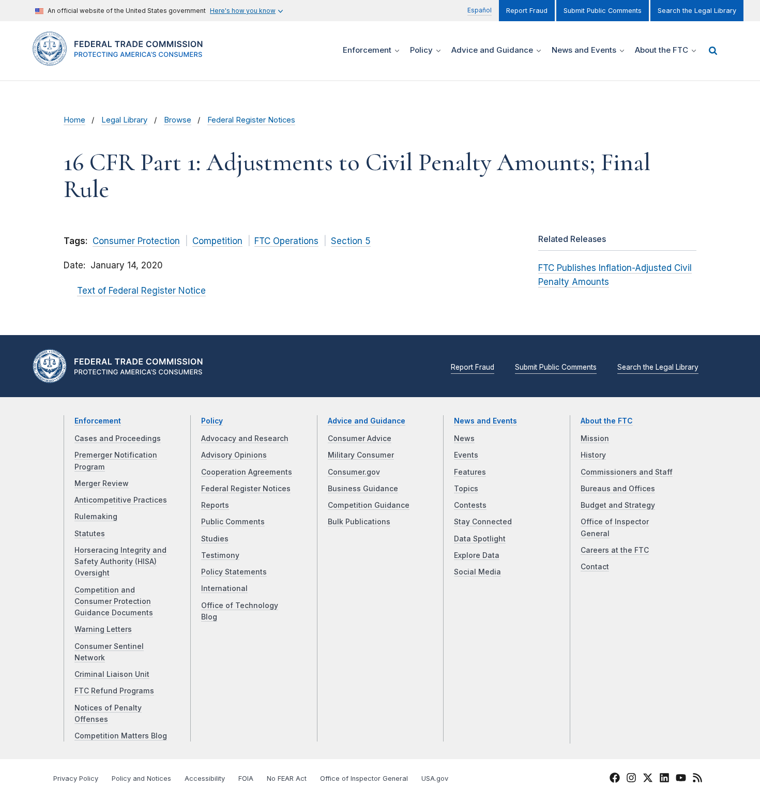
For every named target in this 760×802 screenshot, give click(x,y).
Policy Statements (234, 572)
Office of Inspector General (364, 778)
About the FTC (607, 421)
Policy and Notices (141, 778)
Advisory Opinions (234, 455)
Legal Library (124, 120)
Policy (212, 421)
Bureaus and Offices (618, 489)
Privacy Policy (75, 778)
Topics (466, 489)
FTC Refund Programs (114, 691)
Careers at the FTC (615, 550)
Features (470, 472)
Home (74, 120)
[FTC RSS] (697, 779)
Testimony (220, 555)
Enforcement (97, 421)
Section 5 (351, 241)
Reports (215, 505)
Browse (177, 120)
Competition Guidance (368, 505)
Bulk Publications (359, 522)
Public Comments (233, 522)
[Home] (122, 60)
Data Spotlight (480, 539)
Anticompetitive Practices (120, 500)
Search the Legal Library (697, 10)
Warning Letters (103, 629)
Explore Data (476, 555)
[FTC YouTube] (681, 779)
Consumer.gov (354, 472)
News (464, 438)
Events (466, 455)
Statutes (89, 533)
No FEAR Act (287, 778)
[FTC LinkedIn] (664, 779)
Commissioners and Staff (627, 472)
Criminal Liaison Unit (111, 674)
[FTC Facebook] (615, 779)
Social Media (477, 572)
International (224, 588)
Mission (595, 438)
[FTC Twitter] (648, 777)
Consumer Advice (359, 438)
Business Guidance (363, 489)
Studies (215, 539)
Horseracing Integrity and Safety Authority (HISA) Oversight (120, 562)
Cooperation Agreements (246, 472)
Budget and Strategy (618, 505)
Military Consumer (361, 455)
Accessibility (205, 778)
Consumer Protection (136, 241)
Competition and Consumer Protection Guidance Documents (113, 601)
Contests (470, 505)
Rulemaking (95, 516)
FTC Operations (286, 241)
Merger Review (101, 483)
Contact (595, 567)
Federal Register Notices (251, 120)
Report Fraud (527, 10)
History (593, 455)
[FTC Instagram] (631, 779)
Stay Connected (483, 522)
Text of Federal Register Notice (141, 290)
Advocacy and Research (244, 438)
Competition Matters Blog (120, 736)
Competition (217, 241)
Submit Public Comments (603, 10)
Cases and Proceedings (117, 438)
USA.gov (434, 778)
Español (479, 10)
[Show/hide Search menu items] (713, 50)
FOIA (245, 778)
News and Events (485, 421)
